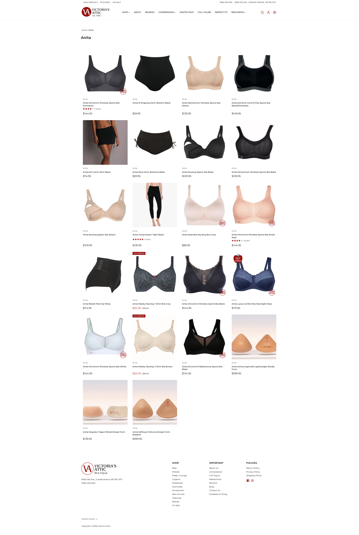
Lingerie (176, 479)
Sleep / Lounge (179, 475)
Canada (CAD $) (88, 519)
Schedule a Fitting (218, 494)
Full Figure (214, 475)
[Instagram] (252, 480)
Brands (175, 501)
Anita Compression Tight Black (148, 233)
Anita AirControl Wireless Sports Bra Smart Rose (253, 234)
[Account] (268, 12)
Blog (211, 486)
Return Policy (253, 468)
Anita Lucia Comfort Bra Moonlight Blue (252, 302)
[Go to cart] (274, 12)
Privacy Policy (253, 472)
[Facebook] (248, 480)
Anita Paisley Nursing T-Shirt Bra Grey (152, 302)
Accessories (178, 490)
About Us (213, 468)
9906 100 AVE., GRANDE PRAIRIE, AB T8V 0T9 (255, 2)
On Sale (176, 505)
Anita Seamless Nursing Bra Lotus (199, 233)
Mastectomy (215, 479)
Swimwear (177, 486)
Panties (176, 472)
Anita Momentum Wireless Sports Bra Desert (201, 102)
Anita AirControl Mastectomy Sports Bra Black (202, 366)
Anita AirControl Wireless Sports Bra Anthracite (101, 102)
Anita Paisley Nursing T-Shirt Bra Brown (153, 365)
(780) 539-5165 (226, 2)
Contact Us (214, 490)
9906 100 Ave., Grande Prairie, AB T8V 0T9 (101, 479)
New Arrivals (178, 494)
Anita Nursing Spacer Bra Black (198, 170)
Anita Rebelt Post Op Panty (97, 302)
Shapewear (177, 483)
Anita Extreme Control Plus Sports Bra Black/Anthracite (251, 102)
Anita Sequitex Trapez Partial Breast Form (104, 430)
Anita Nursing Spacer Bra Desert (99, 233)
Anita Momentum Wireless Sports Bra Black (254, 170)
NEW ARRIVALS (90, 2)
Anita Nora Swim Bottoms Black (149, 170)
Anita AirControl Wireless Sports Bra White (104, 365)
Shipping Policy (254, 475)
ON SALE (117, 2)
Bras (174, 468)
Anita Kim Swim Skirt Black (97, 170)
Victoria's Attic (104, 526)
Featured (176, 498)
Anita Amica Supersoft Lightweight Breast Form (253, 366)
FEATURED (105, 2)
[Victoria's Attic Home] (95, 12)
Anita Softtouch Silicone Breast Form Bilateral (151, 431)
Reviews (213, 483)
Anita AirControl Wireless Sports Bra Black (203, 302)
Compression (215, 472)
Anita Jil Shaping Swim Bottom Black (152, 101)
